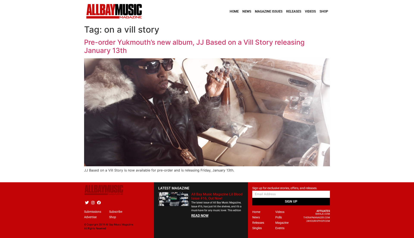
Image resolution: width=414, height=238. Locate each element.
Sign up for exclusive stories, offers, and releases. (284, 188)
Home (234, 11)
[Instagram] (93, 202)
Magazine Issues (268, 11)
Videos (310, 11)
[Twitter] (86, 202)
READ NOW (200, 216)
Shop (324, 11)
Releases (293, 11)
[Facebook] (99, 202)
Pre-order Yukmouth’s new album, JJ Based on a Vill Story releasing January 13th (194, 46)
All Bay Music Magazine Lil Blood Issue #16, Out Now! (217, 196)
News (246, 11)
